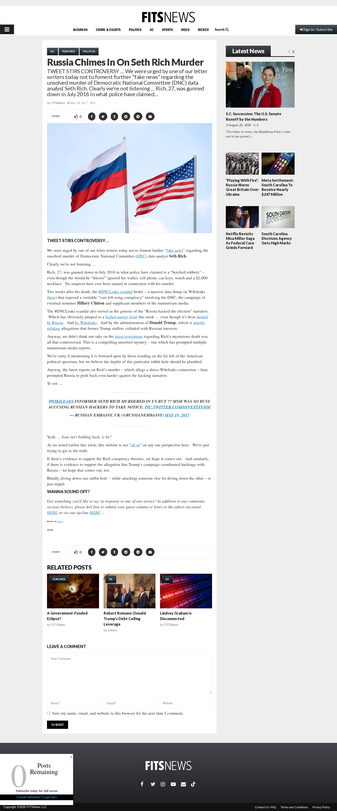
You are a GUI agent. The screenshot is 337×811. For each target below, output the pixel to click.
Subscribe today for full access (37, 790)
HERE (52, 512)
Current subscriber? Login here (37, 797)
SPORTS (167, 30)
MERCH (203, 30)
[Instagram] (166, 784)
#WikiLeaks (61, 401)
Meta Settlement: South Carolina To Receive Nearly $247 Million (278, 187)
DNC (141, 256)
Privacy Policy (321, 807)
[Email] (186, 784)
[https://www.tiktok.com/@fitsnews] (193, 784)
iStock (60, 521)
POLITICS (135, 30)
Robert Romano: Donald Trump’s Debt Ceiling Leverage (125, 618)
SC (152, 30)
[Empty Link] (289, 51)
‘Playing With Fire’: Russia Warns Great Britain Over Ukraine (242, 187)
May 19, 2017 (177, 415)
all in (135, 444)
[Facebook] (146, 784)
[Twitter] (156, 784)
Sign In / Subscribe (318, 29)
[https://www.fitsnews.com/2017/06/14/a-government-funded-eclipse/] (73, 591)
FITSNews (58, 103)
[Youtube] (176, 784)
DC (52, 51)
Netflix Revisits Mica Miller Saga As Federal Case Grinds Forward (240, 241)
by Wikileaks (86, 322)
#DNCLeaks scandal (115, 291)
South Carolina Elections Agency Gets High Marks (277, 238)
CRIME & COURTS (108, 30)
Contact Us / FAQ (265, 807)
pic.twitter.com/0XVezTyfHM (177, 407)
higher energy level (121, 316)
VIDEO (185, 30)
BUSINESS (80, 30)
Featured (68, 51)
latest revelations (129, 336)
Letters (112, 630)
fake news (174, 250)
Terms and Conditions (294, 807)
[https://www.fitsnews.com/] (168, 17)
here (51, 297)
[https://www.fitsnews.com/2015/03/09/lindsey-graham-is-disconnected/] (186, 591)
